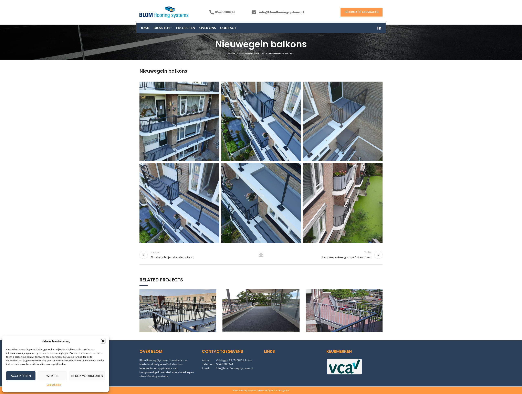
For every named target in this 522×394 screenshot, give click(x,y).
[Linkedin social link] (379, 27)
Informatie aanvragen (361, 12)
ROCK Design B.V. (280, 390)
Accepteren (21, 375)
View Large (213, 292)
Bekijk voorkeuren (87, 375)
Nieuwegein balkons (251, 53)
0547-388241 (225, 12)
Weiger (52, 375)
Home (231, 53)
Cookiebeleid (53, 384)
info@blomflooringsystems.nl (281, 12)
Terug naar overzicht (261, 255)
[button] (103, 341)
